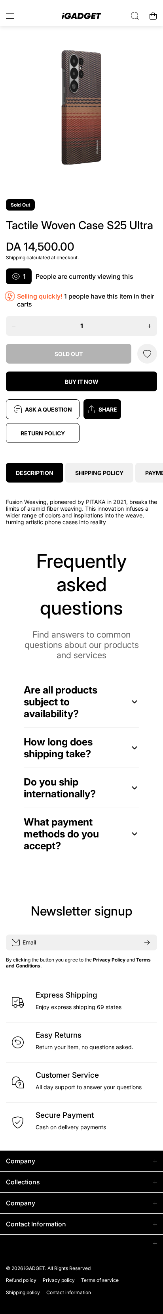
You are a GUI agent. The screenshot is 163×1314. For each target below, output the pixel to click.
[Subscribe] (147, 942)
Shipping (15, 258)
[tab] (99, 473)
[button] (120, 409)
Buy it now (82, 381)
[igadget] (81, 16)
